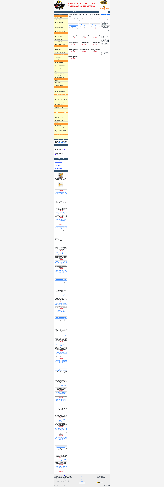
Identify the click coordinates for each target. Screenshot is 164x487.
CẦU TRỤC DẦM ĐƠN (58, 17)
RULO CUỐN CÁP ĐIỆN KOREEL (60, 96)
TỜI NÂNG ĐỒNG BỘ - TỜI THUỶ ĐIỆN (60, 114)
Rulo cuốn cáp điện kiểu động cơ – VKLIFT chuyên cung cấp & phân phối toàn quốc (61, 381)
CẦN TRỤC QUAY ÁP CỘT (59, 47)
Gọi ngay (98, 482)
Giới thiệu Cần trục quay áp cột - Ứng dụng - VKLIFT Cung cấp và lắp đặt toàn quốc (61, 283)
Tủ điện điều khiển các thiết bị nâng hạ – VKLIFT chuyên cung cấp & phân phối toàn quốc (61, 365)
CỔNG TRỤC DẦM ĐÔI (58, 36)
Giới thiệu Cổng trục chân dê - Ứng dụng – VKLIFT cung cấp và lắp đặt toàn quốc (61, 266)
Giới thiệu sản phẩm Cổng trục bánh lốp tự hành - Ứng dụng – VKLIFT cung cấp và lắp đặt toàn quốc (61, 275)
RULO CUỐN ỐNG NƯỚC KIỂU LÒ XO (60, 102)
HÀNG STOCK (57, 137)
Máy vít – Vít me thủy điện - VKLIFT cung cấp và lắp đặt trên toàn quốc (73, 28)
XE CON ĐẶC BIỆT (58, 59)
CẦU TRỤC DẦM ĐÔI (58, 19)
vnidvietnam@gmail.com (101, 480)
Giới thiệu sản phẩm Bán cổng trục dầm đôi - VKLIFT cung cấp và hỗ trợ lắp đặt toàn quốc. (61, 248)
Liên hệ (82, 481)
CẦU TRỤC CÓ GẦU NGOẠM (59, 27)
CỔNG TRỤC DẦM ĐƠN (58, 34)
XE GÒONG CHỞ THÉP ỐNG (59, 107)
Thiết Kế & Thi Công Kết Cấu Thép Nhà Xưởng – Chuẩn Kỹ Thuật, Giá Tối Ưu (105, 49)
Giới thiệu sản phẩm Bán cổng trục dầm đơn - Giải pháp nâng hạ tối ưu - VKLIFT (61, 239)
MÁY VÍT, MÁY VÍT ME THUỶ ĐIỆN (60, 117)
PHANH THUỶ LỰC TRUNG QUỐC (60, 127)
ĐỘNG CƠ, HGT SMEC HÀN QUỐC (60, 91)
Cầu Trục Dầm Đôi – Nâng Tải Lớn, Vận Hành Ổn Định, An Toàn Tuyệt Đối (105, 27)
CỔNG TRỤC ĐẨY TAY (58, 41)
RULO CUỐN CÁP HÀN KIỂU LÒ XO (60, 104)
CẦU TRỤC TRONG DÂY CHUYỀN (60, 31)
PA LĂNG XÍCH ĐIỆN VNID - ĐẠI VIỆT (60, 75)
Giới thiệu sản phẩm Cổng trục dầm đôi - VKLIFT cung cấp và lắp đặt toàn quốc (61, 230)
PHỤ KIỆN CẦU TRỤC (58, 125)
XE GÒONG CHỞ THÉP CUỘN (59, 109)
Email (101, 482)
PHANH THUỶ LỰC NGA (58, 128)
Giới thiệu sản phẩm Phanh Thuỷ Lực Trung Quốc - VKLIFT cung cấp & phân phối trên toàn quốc (61, 424)
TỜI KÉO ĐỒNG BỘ (58, 115)
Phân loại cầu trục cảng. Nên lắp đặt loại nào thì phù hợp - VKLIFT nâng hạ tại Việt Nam (61, 442)
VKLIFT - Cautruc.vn (58, 136)
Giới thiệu (82, 479)
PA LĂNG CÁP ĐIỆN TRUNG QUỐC (60, 62)
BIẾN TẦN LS (57, 80)
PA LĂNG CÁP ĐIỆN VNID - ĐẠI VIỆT (60, 77)
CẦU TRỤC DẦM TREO (58, 25)
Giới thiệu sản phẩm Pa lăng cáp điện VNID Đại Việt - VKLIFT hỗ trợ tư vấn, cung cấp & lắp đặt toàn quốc (61, 348)
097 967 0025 (98, 479)
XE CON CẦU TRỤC (58, 57)
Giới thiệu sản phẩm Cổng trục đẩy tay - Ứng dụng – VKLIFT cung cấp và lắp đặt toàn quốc (61, 257)
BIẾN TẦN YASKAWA (58, 82)
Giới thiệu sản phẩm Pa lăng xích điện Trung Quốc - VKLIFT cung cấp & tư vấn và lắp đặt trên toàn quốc (61, 321)
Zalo (103, 482)
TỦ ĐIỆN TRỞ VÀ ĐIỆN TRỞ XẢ (59, 85)
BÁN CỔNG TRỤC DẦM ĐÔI (59, 39)
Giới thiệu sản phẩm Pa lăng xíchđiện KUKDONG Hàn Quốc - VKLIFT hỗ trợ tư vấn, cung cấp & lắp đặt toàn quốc (61, 330)
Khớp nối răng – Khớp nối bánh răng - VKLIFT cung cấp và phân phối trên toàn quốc (61, 433)
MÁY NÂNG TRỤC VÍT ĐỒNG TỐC (60, 120)
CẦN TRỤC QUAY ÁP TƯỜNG (59, 49)
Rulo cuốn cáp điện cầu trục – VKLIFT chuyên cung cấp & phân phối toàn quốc (61, 372)
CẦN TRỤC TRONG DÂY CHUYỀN (60, 52)
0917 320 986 (60, 142)
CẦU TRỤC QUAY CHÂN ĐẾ (59, 22)
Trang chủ (82, 476)
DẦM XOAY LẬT (57, 122)
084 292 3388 (64, 142)
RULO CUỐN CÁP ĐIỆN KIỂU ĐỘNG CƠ (61, 99)
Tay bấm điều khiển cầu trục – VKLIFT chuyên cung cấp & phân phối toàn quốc (61, 356)
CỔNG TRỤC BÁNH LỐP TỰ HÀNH (60, 44)
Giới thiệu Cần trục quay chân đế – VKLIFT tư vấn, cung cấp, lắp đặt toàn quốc (61, 299)
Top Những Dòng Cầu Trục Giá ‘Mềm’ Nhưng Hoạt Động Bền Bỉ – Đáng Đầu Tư (105, 40)
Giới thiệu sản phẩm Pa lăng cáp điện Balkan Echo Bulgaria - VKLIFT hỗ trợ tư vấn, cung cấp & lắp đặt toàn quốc (61, 339)
